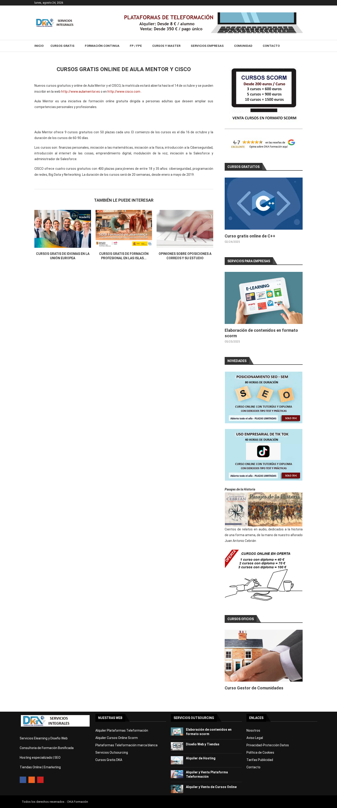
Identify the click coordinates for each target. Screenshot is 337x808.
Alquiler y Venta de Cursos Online (211, 787)
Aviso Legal (254, 738)
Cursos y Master (166, 45)
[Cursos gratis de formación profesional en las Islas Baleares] (124, 229)
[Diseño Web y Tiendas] (177, 746)
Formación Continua (102, 45)
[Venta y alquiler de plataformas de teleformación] (212, 14)
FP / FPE (136, 45)
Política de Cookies (260, 752)
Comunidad (243, 45)
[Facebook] (23, 780)
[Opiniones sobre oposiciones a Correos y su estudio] (185, 229)
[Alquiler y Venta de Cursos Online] (177, 789)
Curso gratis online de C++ (250, 236)
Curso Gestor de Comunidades (254, 687)
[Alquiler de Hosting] (177, 760)
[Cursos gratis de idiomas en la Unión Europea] (62, 229)
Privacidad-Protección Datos (267, 745)
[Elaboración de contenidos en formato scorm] (264, 298)
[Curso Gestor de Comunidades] (264, 656)
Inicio (39, 45)
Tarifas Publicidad (259, 760)
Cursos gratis (62, 45)
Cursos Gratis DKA (108, 760)
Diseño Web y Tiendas (202, 744)
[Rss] (31, 780)
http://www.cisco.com (124, 91)
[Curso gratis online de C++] (264, 204)
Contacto (271, 45)
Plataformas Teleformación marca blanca (126, 745)
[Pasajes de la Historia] (264, 509)
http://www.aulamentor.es (80, 91)
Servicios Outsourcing (111, 752)
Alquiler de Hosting (200, 758)
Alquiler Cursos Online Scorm (116, 738)
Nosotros (253, 730)
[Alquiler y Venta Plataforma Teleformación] (177, 774)
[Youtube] (40, 780)
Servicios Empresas (207, 45)
